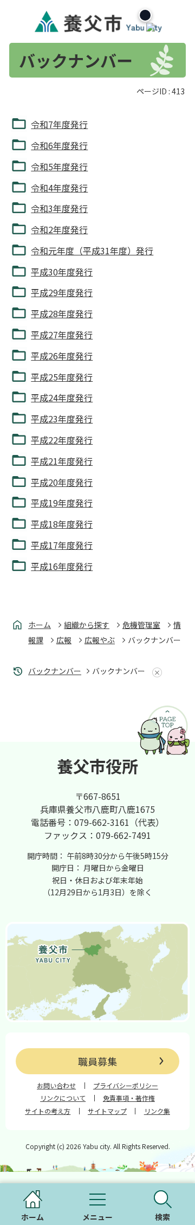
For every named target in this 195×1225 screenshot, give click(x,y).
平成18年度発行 (62, 523)
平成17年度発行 (62, 544)
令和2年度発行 (59, 229)
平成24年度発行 (62, 397)
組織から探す (86, 624)
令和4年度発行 (59, 187)
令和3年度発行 (59, 208)
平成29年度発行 (62, 292)
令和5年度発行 (59, 166)
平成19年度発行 (62, 502)
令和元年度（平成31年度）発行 (92, 250)
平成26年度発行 (62, 355)
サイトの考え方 (47, 1111)
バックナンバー (54, 670)
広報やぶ (99, 639)
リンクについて (63, 1098)
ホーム (39, 624)
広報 (64, 639)
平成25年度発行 (62, 376)
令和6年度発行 (59, 145)
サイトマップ (107, 1111)
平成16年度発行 (62, 566)
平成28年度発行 (62, 313)
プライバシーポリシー (125, 1085)
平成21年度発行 (62, 460)
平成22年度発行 (62, 439)
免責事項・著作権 (129, 1098)
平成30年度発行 (62, 271)
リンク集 (157, 1111)
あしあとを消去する (155, 672)
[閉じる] (145, 15)
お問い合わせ (56, 1085)
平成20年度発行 (62, 482)
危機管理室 (141, 624)
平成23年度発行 (62, 418)
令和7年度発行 (59, 124)
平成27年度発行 (62, 334)
